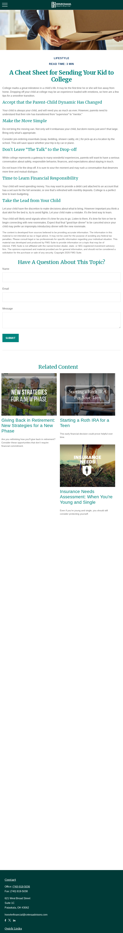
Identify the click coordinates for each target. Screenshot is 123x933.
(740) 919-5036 (21, 886)
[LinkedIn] (14, 922)
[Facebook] (5, 922)
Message (7, 308)
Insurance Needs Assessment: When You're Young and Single (86, 497)
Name (5, 268)
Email (5, 288)
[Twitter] (9, 922)
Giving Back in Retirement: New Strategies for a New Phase (28, 425)
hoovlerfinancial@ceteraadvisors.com (26, 914)
